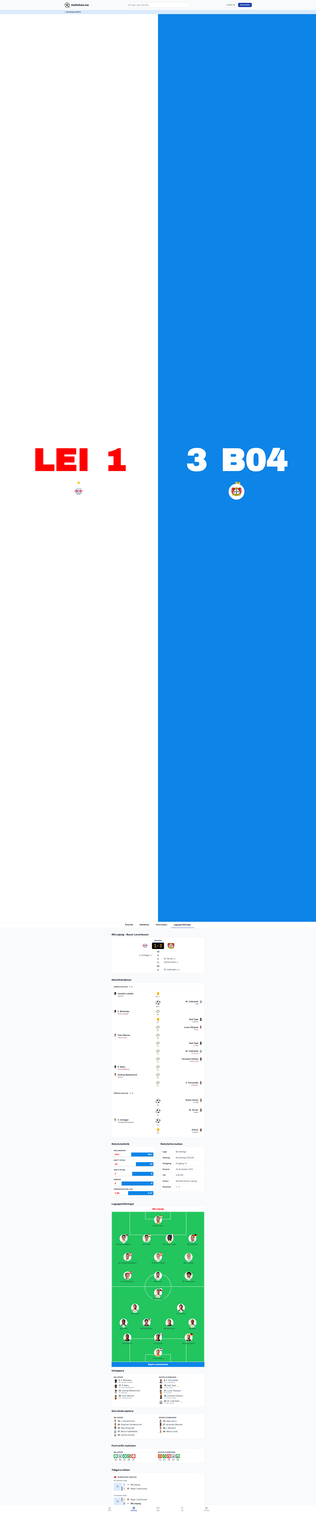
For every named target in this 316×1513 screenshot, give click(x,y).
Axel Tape (193, 1019)
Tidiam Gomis (122, 1038)
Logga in (230, 5)
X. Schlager (123, 1119)
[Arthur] (192, 1323)
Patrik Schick (194, 1061)
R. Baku (121, 1066)
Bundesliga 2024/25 (127, 1477)
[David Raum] (192, 1238)
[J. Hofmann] (181, 1308)
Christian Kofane (190, 1059)
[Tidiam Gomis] (189, 1276)
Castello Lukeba (125, 993)
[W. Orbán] (146, 1238)
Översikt (129, 924)
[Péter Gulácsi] (158, 1220)
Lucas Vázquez (191, 1027)
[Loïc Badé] (158, 1338)
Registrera (245, 5)
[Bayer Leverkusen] (236, 492)
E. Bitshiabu (123, 1011)
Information (161, 924)
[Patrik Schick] (158, 1293)
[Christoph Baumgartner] (127, 1257)
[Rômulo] (158, 1276)
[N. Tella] (124, 1323)
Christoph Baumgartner (126, 1122)
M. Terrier (195, 1053)
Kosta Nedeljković (124, 1069)
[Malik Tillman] (146, 1323)
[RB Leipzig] (78, 492)
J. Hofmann (194, 1085)
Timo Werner (124, 1035)
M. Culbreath (192, 1001)
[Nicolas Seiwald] (158, 1257)
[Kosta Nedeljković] (124, 1238)
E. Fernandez (192, 1082)
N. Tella (195, 1046)
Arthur (196, 1030)
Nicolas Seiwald (123, 1014)
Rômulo (120, 1077)
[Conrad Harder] (127, 1276)
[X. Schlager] (189, 1257)
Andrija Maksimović (127, 1074)
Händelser (144, 924)
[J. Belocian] (127, 1338)
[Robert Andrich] (189, 1338)
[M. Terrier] (135, 1308)
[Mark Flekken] (158, 1353)
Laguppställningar (182, 924)
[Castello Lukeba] (169, 1238)
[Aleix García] (169, 1323)
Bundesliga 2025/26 (73, 12)
